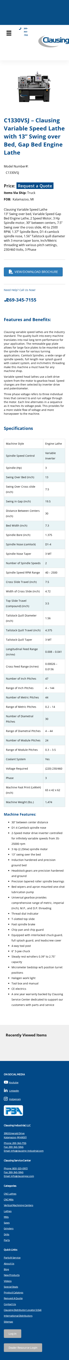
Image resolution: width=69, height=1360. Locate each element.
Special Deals (11, 1286)
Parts (7, 1240)
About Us (9, 1263)
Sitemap (8, 1321)
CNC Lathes (10, 1193)
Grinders (8, 1228)
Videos (8, 1281)
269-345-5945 (16, 1146)
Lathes (8, 1211)
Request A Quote (13, 1298)
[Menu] (9, 33)
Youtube (13, 1082)
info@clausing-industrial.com (27, 1150)
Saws (7, 1222)
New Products (12, 1275)
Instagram (15, 1099)
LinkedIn (14, 1090)
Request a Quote (35, 186)
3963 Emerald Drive (14, 1133)
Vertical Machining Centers (18, 1205)
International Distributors (18, 1315)
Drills (6, 1234)
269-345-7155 (19, 1143)
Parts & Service (12, 1257)
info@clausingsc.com (22, 1176)
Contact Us (10, 1304)
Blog (6, 1269)
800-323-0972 (20, 1168)
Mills (6, 1216)
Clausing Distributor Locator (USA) (22, 1309)
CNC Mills (8, 1199)
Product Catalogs (13, 1292)
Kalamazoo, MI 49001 (15, 1137)
